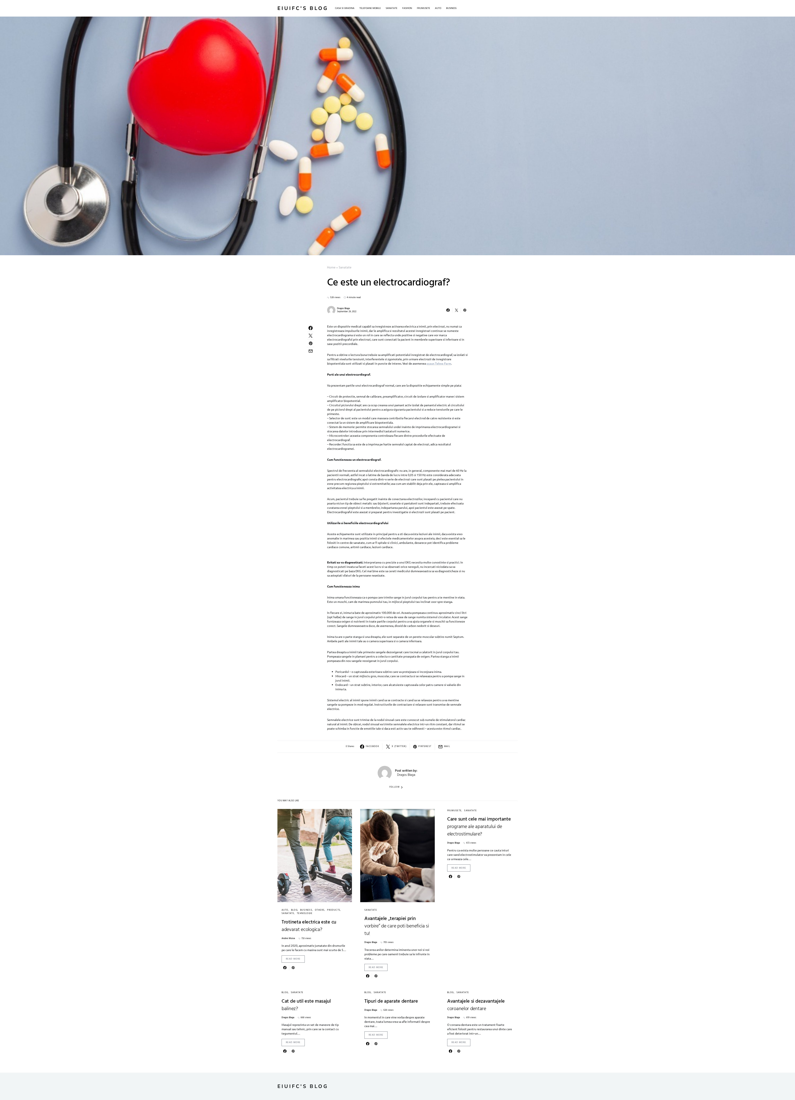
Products (333, 910)
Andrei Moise (288, 938)
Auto (285, 910)
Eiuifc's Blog (302, 8)
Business (306, 910)
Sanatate (345, 267)
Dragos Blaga (343, 308)
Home (331, 267)
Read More (293, 959)
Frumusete (454, 810)
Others (319, 910)
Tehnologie (305, 913)
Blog (294, 910)
